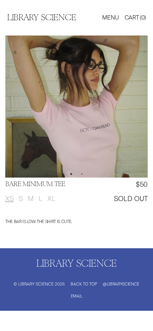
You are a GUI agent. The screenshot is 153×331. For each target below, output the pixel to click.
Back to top (83, 284)
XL (51, 198)
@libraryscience (121, 284)
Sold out (131, 198)
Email (76, 296)
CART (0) (135, 17)
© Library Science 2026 (39, 284)
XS (9, 198)
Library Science (41, 18)
